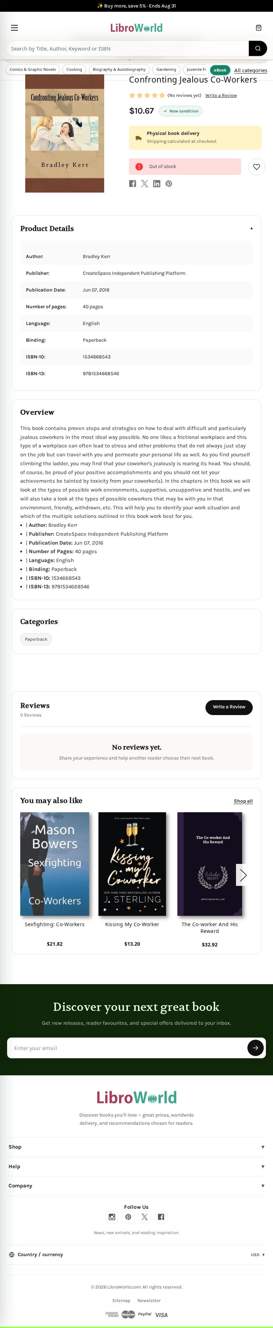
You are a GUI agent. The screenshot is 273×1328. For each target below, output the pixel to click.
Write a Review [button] (221, 95)
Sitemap (121, 1300)
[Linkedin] (156, 184)
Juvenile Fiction (201, 69)
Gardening (166, 69)
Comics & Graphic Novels (33, 69)
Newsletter (149, 1300)
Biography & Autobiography (119, 69)
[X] (144, 184)
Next (243, 875)
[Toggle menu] (14, 27)
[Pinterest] (168, 184)
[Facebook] (132, 184)
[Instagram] (112, 1217)
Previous (21, 875)
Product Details (47, 228)
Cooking (74, 69)
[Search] (258, 48)
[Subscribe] (255, 1048)
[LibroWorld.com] (137, 1097)
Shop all (243, 801)
